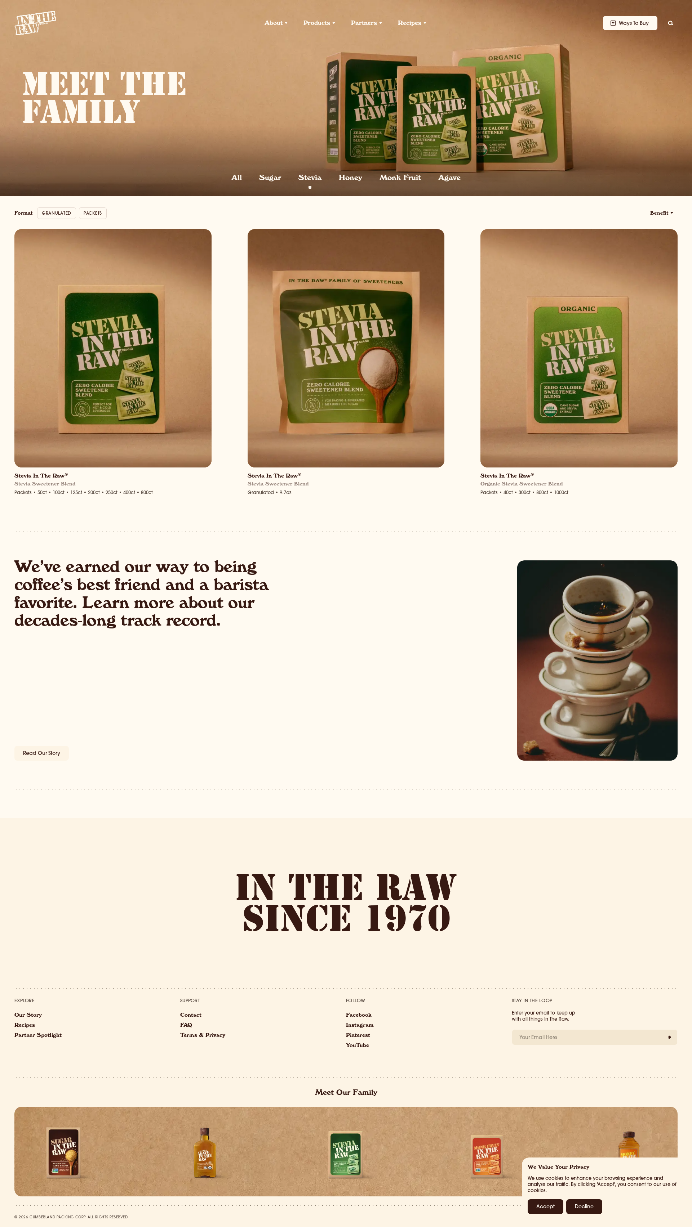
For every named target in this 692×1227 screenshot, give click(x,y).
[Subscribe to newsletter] (669, 1037)
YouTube (357, 1046)
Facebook (359, 1015)
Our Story (28, 1015)
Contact (190, 1015)
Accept (545, 1206)
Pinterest (358, 1036)
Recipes (409, 24)
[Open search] (670, 23)
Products (316, 24)
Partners (364, 24)
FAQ (186, 1026)
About (274, 24)
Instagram (360, 1026)
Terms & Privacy (202, 1036)
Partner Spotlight (38, 1036)
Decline (584, 1206)
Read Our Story (41, 753)
